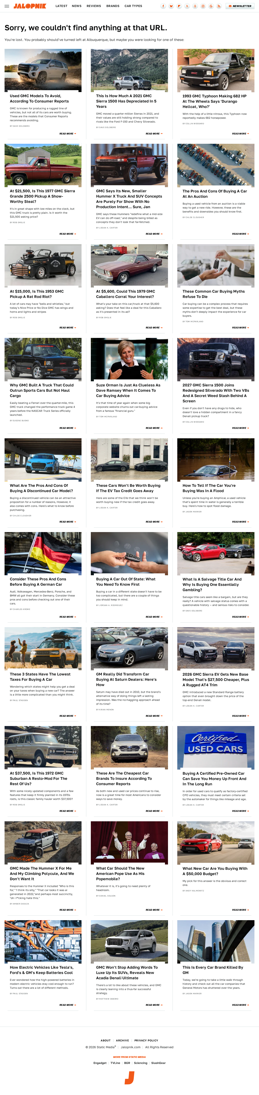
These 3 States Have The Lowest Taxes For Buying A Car (40, 677)
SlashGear (158, 1063)
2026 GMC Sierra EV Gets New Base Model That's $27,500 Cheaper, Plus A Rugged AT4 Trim (216, 679)
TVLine (115, 1063)
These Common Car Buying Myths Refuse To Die (214, 294)
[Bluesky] (171, 6)
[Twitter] (187, 6)
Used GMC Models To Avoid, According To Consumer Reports (39, 98)
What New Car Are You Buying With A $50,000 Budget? (215, 871)
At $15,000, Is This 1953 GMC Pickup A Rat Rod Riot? (37, 294)
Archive (122, 1040)
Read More (66, 133)
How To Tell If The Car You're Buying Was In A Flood (209, 488)
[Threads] (195, 6)
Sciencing (140, 1063)
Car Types (133, 6)
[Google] (211, 6)
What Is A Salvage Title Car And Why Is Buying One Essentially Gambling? (212, 584)
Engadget (100, 1063)
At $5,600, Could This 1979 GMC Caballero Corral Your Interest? (125, 294)
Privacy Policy (146, 1040)
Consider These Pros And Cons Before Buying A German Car (38, 582)
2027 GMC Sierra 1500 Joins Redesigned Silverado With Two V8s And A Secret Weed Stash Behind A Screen (216, 393)
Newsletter (242, 6)
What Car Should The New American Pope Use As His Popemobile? (120, 873)
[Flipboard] (179, 6)
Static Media (106, 1047)
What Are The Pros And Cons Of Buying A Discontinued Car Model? (41, 488)
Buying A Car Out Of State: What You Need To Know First (125, 582)
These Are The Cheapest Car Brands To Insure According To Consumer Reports (124, 778)
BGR (127, 1063)
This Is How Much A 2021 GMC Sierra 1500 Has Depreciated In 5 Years (126, 101)
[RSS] (219, 6)
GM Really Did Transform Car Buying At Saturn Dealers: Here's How (126, 679)
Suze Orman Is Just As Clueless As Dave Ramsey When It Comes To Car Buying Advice (128, 390)
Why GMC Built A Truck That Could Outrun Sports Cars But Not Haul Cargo (42, 390)
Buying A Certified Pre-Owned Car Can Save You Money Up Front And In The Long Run (214, 778)
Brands (112, 6)
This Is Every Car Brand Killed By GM (213, 970)
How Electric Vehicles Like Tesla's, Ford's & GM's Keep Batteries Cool (42, 970)
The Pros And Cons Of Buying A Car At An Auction (215, 194)
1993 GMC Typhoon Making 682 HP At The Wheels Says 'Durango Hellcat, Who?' (214, 101)
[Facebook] (163, 6)
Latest (61, 6)
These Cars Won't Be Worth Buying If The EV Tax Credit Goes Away (128, 488)
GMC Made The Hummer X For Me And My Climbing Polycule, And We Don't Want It (42, 873)
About (106, 1040)
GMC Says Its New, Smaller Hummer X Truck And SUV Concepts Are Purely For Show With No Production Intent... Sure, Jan (129, 199)
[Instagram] (203, 6)
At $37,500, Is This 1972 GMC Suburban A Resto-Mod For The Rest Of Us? (38, 778)
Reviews (94, 6)
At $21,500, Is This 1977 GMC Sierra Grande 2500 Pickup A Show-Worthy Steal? (42, 196)
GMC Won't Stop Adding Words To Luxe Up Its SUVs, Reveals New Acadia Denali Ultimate (127, 972)
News (77, 6)
